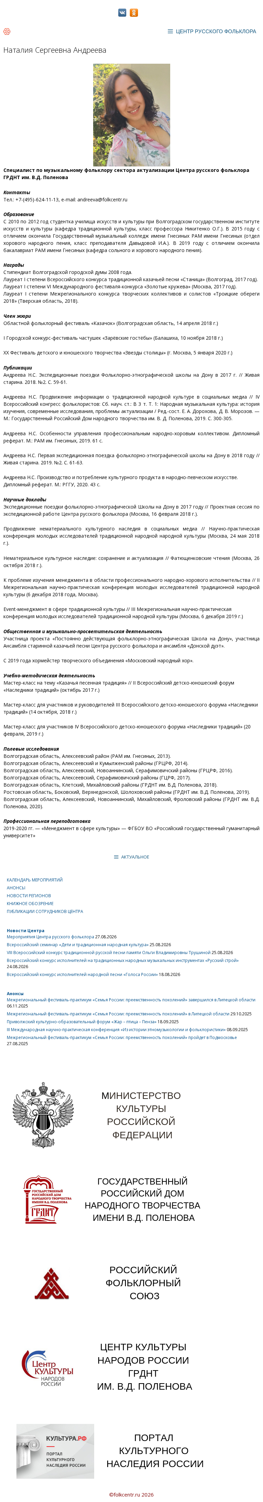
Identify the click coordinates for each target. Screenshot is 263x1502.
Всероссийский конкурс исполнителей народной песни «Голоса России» (82, 974)
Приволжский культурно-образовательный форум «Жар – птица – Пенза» (81, 1022)
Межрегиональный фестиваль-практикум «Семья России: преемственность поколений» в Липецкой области (118, 1014)
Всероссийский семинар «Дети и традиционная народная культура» (78, 945)
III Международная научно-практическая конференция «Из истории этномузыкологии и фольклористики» (116, 1029)
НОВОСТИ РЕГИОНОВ (29, 896)
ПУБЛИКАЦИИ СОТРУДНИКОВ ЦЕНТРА (45, 911)
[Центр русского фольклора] (6, 31)
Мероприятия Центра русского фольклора (50, 937)
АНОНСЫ (16, 888)
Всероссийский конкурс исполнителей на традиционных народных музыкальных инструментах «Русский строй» (123, 960)
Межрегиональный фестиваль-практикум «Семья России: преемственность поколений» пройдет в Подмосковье (122, 1037)
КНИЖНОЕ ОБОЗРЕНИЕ (30, 903)
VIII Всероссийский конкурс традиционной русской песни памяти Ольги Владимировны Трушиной (109, 952)
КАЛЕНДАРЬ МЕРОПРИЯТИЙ (35, 880)
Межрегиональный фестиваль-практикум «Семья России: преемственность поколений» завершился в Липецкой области (131, 1000)
